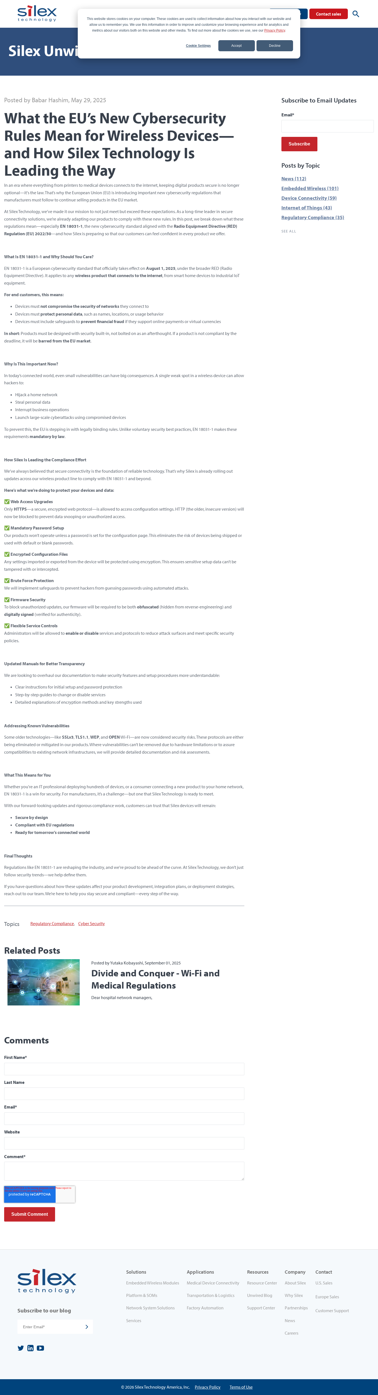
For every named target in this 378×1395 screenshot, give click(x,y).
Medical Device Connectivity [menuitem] (213, 1283)
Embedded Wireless (310, 188)
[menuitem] (336, 1284)
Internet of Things (306, 207)
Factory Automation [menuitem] (205, 1307)
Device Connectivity (309, 198)
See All (288, 231)
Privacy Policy (274, 30)
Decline (275, 46)
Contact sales (328, 14)
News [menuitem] (290, 1320)
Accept (236, 46)
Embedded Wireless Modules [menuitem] (152, 1283)
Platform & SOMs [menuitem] (141, 1295)
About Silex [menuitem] (295, 1283)
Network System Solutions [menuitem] (150, 1307)
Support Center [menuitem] (261, 1307)
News (293, 178)
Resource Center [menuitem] (262, 1283)
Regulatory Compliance (52, 923)
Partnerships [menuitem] (296, 1307)
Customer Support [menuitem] (332, 1310)
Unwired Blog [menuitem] (259, 1295)
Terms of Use (241, 1387)
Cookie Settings (198, 46)
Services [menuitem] (133, 1320)
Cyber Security (91, 923)
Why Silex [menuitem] (294, 1295)
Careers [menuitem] (291, 1333)
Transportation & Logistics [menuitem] (210, 1295)
